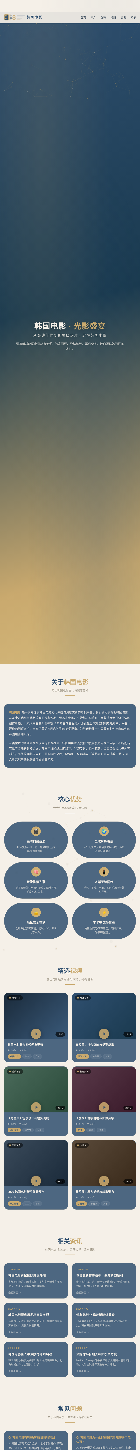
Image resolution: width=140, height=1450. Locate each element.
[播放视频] (36, 1034)
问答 (133, 17)
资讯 (123, 17)
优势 (103, 17)
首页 (83, 17)
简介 (93, 17)
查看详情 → (14, 1292)
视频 (113, 17)
